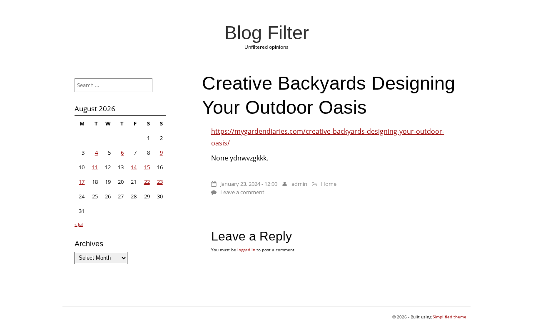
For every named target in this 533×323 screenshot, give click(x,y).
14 (134, 167)
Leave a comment (242, 192)
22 (147, 181)
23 (160, 181)
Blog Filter (266, 32)
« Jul (79, 224)
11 (95, 167)
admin (299, 184)
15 (147, 167)
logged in (246, 250)
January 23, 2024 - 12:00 (248, 184)
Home (328, 184)
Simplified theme (449, 317)
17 (82, 181)
